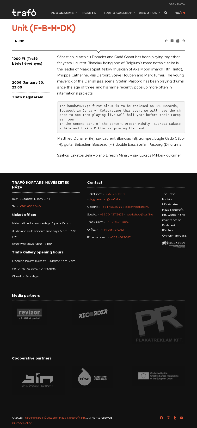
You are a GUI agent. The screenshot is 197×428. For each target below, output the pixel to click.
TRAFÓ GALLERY (117, 13)
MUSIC (19, 41)
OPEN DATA (177, 4)
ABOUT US (148, 13)
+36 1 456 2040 (30, 206)
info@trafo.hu (114, 229)
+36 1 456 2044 (111, 206)
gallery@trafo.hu (137, 206)
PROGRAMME (62, 13)
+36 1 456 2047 (120, 237)
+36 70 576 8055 (117, 222)
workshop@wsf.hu (140, 214)
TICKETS (88, 13)
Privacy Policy (22, 423)
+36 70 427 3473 (111, 214)
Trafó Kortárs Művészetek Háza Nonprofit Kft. (54, 417)
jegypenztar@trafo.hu (105, 199)
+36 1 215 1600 (115, 194)
